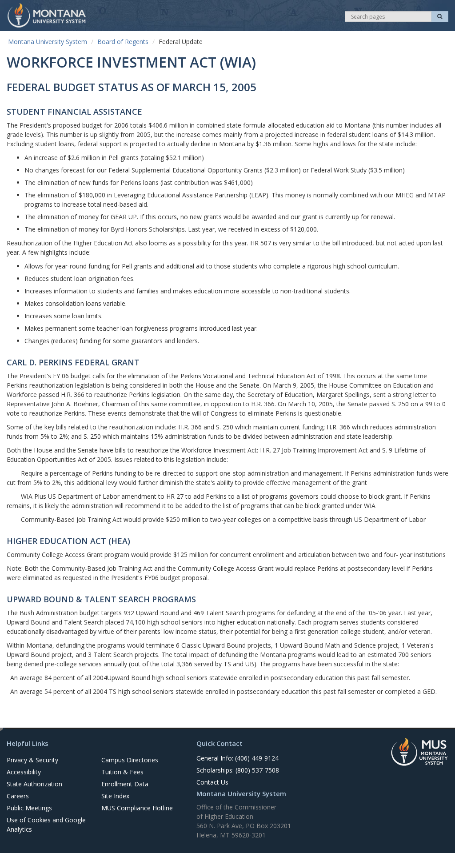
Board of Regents (122, 41)
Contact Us (212, 782)
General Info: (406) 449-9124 (237, 758)
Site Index (115, 796)
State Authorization (34, 784)
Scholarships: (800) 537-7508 (237, 770)
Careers (18, 796)
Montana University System (47, 41)
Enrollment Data (124, 784)
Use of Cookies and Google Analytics (46, 824)
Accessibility (24, 772)
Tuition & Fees (122, 772)
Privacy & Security (32, 760)
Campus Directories (129, 760)
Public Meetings (29, 808)
